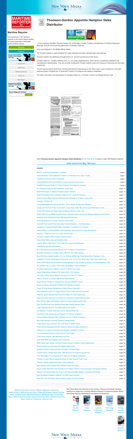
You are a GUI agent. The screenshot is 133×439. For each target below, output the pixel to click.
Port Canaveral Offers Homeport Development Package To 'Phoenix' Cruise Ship (65, 198)
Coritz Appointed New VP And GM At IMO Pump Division (56, 307)
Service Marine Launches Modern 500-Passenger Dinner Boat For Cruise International (66, 230)
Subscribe (21, 47)
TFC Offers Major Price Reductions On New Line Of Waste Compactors (61, 356)
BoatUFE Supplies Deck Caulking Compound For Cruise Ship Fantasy (61, 195)
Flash (88, 159)
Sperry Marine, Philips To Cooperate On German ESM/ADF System (60, 282)
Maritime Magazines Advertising (48, 390)
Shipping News (20, 394)
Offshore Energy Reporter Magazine (121, 408)
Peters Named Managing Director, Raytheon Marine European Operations (62, 327)
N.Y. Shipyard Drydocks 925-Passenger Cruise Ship (55, 188)
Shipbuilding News (44, 392)
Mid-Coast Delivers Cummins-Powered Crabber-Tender (56, 320)
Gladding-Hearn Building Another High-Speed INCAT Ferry (57, 217)
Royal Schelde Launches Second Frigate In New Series (56, 346)
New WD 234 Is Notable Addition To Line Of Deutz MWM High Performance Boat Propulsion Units (70, 256)
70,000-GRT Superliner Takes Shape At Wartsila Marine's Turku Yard (60, 211)
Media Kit (21, 76)
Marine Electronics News (41, 397)
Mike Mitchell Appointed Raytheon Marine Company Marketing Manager (61, 301)
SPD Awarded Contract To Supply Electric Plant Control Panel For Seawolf (63, 291)
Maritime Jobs (47, 399)
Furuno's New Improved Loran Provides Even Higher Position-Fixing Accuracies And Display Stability (72, 369)
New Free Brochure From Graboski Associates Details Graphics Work (61, 304)
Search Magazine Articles (17, 92)
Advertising (21, 68)
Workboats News (47, 394)
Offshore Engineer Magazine (121, 427)
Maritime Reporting (33, 394)
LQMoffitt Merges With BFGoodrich (49, 246)
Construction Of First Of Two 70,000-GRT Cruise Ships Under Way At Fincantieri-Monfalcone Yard (70, 208)
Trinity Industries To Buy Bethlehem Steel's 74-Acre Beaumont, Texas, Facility (63, 175)
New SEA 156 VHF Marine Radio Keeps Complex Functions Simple (60, 378)
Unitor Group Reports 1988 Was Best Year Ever (53, 336)
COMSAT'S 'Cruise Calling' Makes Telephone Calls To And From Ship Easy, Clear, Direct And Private (72, 259)
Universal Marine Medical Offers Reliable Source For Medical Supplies (61, 317)
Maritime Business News (22, 397)
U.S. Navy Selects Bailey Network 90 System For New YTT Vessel (60, 275)
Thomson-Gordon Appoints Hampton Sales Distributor (55, 362)
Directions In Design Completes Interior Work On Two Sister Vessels (60, 253)
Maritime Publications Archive (25, 390)
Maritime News (14, 392)
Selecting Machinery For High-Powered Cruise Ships (55, 221)
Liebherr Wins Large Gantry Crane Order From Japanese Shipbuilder (60, 243)
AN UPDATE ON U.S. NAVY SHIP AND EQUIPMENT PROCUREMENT (62, 266)
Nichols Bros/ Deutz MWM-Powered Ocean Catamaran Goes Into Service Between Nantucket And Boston (73, 214)
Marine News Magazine (87, 407)
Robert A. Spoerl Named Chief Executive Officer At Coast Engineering (61, 295)
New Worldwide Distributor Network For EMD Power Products (58, 375)
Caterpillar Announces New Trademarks (50, 179)
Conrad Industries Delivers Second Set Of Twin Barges (56, 333)
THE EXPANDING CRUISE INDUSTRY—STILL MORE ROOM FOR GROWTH (64, 204)
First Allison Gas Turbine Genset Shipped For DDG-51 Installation (59, 314)
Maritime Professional (33, 399)
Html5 (95, 159)
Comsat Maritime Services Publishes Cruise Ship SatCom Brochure (60, 182)
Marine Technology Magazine (110, 407)
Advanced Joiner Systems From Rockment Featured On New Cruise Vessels (63, 298)
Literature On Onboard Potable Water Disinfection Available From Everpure (62, 227)
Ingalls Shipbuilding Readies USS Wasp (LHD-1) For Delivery (58, 272)
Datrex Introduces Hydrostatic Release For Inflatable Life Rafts (58, 285)
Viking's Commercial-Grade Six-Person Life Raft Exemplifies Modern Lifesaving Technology (68, 372)
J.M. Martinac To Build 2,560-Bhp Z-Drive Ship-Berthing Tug (57, 311)
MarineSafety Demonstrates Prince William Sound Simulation (58, 365)
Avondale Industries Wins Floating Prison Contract (54, 237)
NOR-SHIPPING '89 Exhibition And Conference (53, 340)
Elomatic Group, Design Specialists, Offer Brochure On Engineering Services (63, 352)
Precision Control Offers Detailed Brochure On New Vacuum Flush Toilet (62, 359)
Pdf (84, 159)
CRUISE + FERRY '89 (44, 201)
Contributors (21, 63)
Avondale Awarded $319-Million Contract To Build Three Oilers (58, 269)
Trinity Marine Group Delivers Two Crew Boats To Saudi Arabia (58, 324)
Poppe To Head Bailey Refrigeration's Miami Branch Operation (58, 288)
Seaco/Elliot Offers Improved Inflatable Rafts (52, 240)
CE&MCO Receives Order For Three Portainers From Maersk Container (61, 185)
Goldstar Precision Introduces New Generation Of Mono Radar (58, 349)
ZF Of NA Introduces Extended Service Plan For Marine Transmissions (61, 249)
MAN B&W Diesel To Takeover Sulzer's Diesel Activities (56, 192)
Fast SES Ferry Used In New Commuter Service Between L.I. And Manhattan (63, 224)
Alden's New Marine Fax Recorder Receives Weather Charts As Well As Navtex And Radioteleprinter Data (73, 262)
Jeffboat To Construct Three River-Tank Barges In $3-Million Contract (60, 330)
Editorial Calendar (21, 72)
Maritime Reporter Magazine (75, 407)
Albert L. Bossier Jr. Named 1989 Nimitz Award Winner (55, 278)
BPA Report (21, 80)
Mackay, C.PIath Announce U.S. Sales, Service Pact (55, 233)
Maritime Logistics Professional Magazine (98, 408)
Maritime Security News (28, 392)
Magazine (21, 51)
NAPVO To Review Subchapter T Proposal (51, 172)
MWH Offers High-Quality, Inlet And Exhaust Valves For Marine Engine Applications (65, 343)
